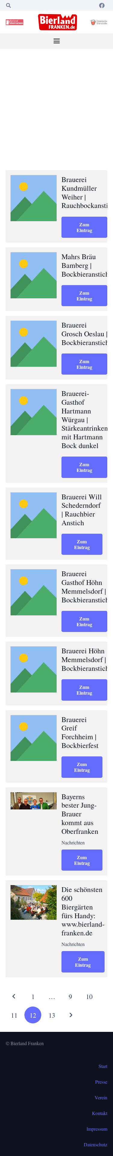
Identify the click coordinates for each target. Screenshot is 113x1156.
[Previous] (14, 996)
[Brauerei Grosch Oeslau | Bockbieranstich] (34, 344)
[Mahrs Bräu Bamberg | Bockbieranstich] (34, 275)
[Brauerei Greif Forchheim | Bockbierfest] (34, 738)
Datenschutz (95, 1144)
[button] (8, 5)
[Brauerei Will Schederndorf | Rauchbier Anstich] (34, 515)
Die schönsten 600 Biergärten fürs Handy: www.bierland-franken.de (83, 911)
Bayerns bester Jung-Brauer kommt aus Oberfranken (79, 814)
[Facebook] (101, 5)
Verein (101, 1097)
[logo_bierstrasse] (98, 22)
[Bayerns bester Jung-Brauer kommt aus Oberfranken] (34, 801)
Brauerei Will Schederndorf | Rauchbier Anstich (81, 509)
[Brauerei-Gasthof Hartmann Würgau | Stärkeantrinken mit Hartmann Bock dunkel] (34, 412)
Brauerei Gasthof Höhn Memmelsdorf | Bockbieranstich (85, 586)
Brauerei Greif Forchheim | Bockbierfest (80, 732)
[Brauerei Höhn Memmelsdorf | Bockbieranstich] (34, 669)
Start (103, 1066)
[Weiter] (70, 1015)
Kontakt (99, 1113)
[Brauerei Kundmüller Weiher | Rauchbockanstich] (34, 198)
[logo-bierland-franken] (57, 22)
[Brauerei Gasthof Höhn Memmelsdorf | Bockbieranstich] (34, 592)
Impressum (96, 1129)
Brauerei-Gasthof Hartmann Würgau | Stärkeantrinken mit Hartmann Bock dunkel (84, 419)
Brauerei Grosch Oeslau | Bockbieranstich (85, 333)
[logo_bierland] (15, 22)
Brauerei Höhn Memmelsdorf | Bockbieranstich (85, 659)
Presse (101, 1082)
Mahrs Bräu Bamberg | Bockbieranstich (85, 265)
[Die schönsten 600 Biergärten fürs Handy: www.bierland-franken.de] (34, 902)
